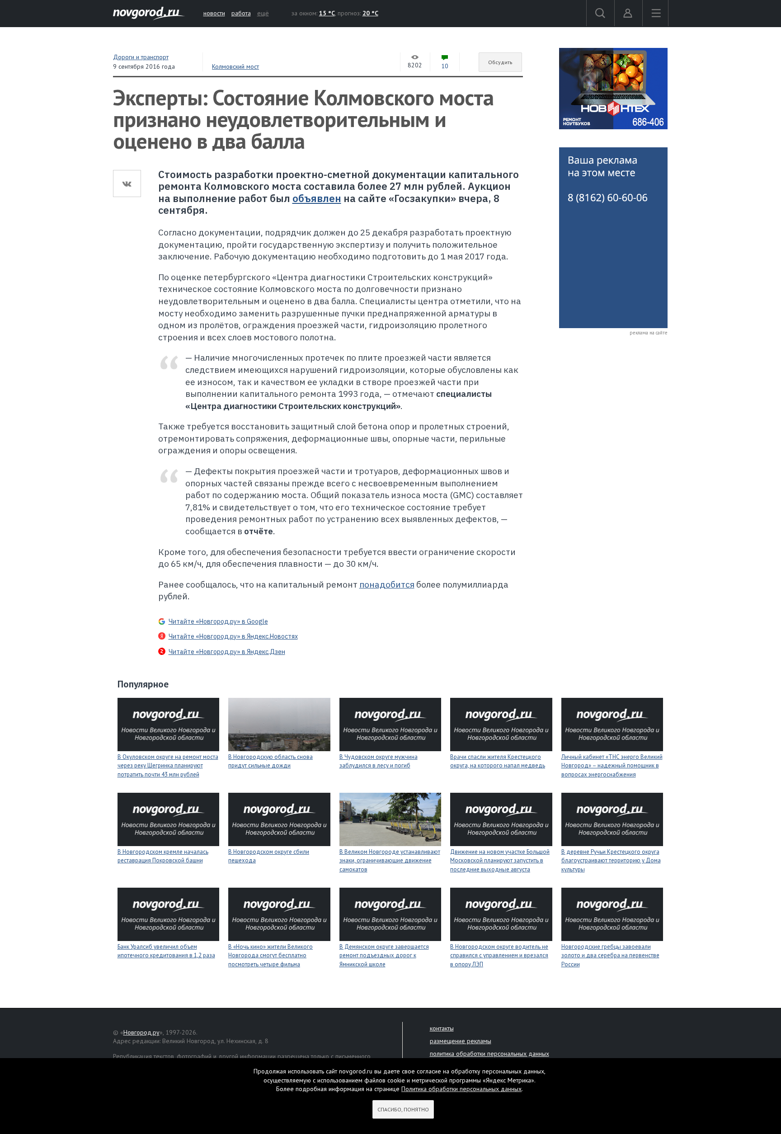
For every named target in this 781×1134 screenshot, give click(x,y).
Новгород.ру (141, 1032)
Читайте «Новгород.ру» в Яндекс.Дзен (227, 652)
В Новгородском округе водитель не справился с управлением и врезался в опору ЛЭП (499, 955)
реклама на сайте (649, 332)
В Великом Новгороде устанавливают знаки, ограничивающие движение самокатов (389, 860)
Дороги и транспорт (141, 57)
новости (214, 13)
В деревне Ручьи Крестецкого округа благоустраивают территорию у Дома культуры (611, 860)
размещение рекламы (460, 1041)
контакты (442, 1028)
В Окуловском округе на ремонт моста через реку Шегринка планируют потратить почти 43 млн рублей (168, 765)
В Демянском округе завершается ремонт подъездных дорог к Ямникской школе (384, 955)
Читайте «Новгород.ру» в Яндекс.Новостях (233, 636)
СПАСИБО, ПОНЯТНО (403, 1109)
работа (241, 13)
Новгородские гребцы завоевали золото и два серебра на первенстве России (610, 955)
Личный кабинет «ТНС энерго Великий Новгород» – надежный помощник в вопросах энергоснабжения (612, 765)
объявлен (316, 198)
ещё (263, 13)
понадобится (386, 584)
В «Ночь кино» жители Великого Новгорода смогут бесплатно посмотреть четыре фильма (270, 955)
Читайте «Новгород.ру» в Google (218, 621)
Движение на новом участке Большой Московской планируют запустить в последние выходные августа (500, 860)
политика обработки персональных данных (489, 1053)
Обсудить (500, 62)
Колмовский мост (235, 66)
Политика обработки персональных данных (461, 1089)
